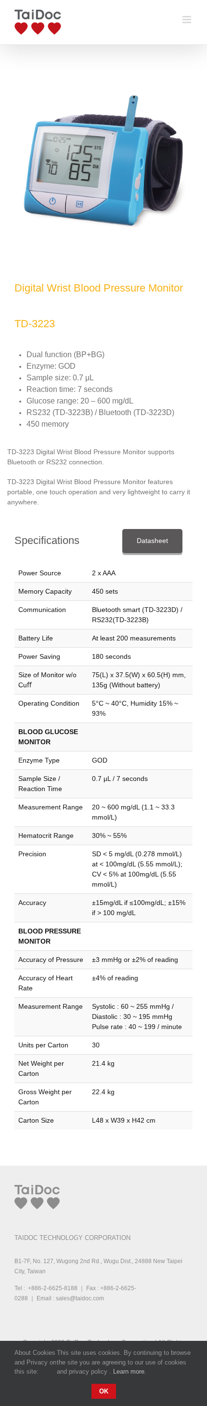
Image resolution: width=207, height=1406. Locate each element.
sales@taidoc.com (80, 1298)
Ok (103, 1391)
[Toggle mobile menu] (187, 19)
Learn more (128, 1371)
